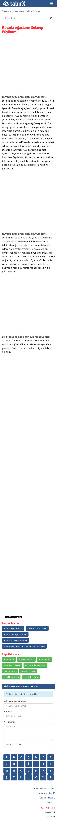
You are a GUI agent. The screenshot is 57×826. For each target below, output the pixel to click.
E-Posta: (8, 711)
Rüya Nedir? (9, 659)
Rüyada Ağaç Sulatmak (37, 628)
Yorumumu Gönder (14, 744)
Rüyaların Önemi (28, 671)
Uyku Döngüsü (10, 671)
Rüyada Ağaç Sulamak (13, 628)
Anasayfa (5, 11)
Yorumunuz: (10, 722)
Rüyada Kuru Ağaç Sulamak (15, 640)
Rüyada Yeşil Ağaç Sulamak (15, 634)
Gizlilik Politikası (46, 798)
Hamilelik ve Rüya (31, 677)
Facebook (49, 812)
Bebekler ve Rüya (11, 677)
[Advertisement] (28, 64)
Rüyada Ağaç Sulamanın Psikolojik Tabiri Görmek (24, 646)
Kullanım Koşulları (45, 793)
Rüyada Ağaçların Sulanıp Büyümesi (26, 11)
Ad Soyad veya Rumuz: (15, 701)
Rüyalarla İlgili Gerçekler (35, 665)
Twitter (50, 816)
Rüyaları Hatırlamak (12, 665)
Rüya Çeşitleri (44, 659)
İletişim (50, 802)
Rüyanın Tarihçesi (26, 659)
